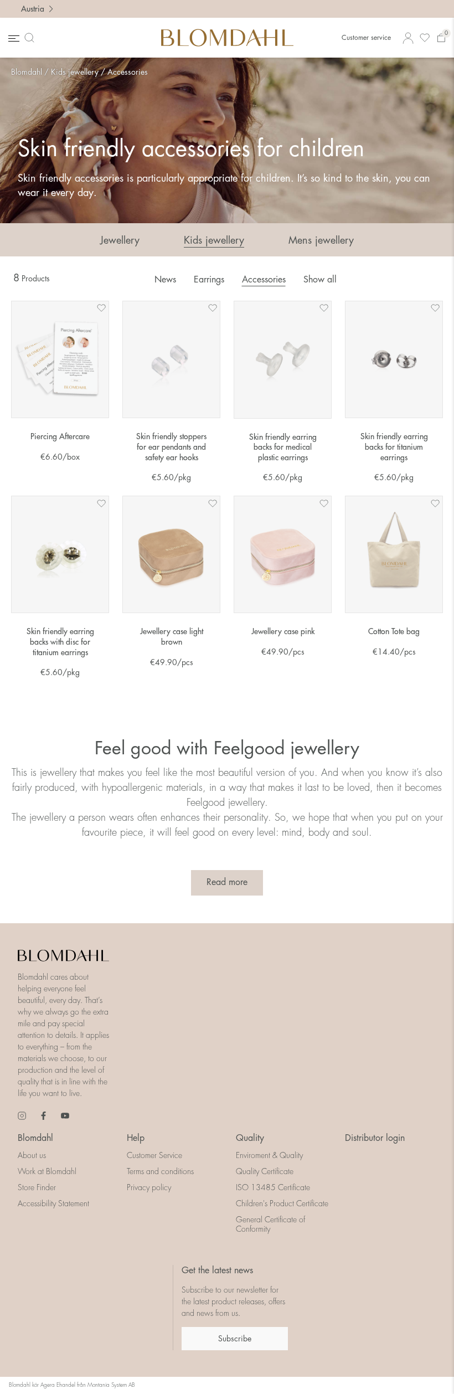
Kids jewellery (75, 72)
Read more (227, 882)
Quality (250, 1138)
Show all (320, 279)
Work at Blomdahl (47, 1171)
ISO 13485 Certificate (273, 1187)
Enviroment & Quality (269, 1155)
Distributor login (375, 1138)
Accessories (127, 72)
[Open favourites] (424, 38)
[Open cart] (441, 38)
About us (32, 1155)
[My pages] (408, 38)
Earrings (209, 279)
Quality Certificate (264, 1171)
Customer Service (154, 1155)
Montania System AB (111, 1385)
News (165, 279)
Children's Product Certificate (282, 1203)
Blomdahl (26, 72)
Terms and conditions (160, 1171)
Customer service (366, 37)
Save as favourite (101, 308)
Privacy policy (149, 1187)
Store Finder (37, 1187)
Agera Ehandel (57, 1385)
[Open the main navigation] (12, 38)
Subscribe (234, 1338)
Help (136, 1138)
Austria (32, 9)
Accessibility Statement (53, 1203)
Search (31, 37)
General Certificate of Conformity (270, 1224)
